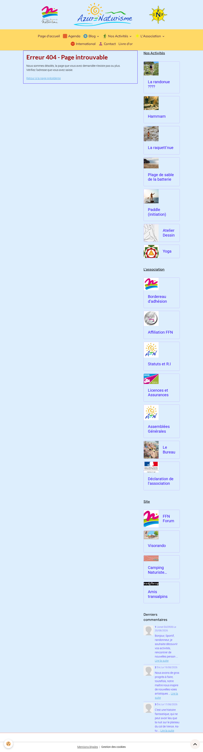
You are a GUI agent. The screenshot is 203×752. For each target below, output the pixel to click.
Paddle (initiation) (157, 212)
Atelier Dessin (169, 233)
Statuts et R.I (159, 364)
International (85, 44)
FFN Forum (168, 518)
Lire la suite (162, 660)
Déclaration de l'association (160, 481)
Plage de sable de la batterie (161, 177)
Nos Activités (118, 36)
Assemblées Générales (159, 429)
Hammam (157, 116)
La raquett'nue (160, 147)
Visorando (157, 545)
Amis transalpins (158, 594)
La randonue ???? (159, 84)
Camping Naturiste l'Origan (156, 570)
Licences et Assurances (158, 392)
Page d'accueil (49, 36)
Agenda (73, 36)
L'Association (151, 36)
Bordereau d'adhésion (157, 299)
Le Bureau (169, 449)
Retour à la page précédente (43, 78)
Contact (109, 44)
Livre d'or (126, 44)
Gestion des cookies (113, 746)
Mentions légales (87, 746)
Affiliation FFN (160, 332)
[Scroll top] (195, 744)
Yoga (167, 251)
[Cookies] (8, 743)
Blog (92, 36)
